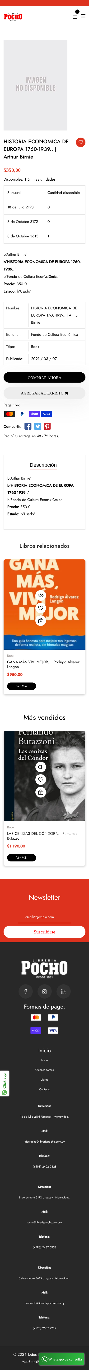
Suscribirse (44, 931)
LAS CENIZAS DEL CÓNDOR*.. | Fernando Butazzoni (42, 836)
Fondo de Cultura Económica (54, 334)
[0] (75, 17)
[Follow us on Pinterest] (47, 427)
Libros (44, 1079)
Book (35, 346)
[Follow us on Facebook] (28, 427)
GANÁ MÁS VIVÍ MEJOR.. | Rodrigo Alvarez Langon (43, 664)
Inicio (44, 1060)
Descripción (43, 465)
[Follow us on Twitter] (37, 427)
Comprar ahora (44, 378)
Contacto (44, 1089)
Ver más (21, 686)
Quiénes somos (44, 1070)
